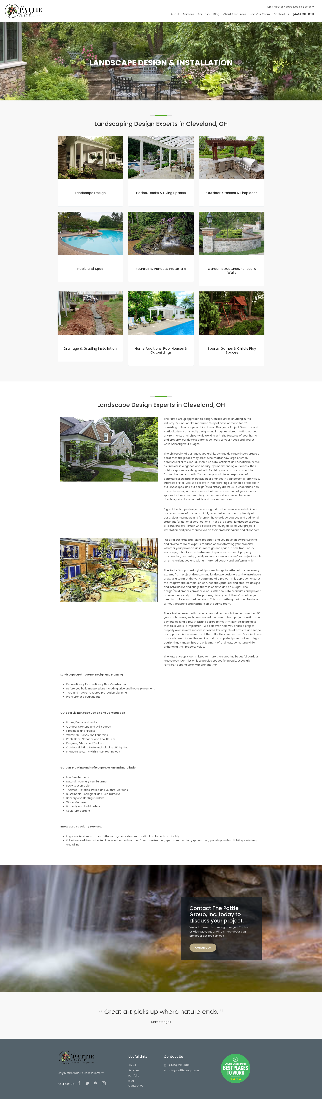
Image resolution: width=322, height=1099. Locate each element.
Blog (131, 1080)
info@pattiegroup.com (183, 1070)
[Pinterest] (96, 1084)
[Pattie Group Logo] (23, 10)
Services (133, 1070)
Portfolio (133, 1075)
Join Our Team (260, 14)
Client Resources (234, 14)
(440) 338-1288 (179, 1065)
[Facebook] (80, 1084)
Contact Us (203, 947)
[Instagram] (105, 1084)
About (132, 1065)
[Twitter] (88, 1084)
